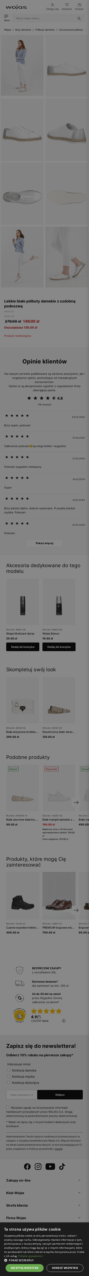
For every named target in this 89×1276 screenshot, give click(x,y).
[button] (44, 1260)
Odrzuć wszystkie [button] (65, 1268)
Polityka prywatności (30, 1256)
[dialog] (44, 638)
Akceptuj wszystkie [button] (25, 1268)
